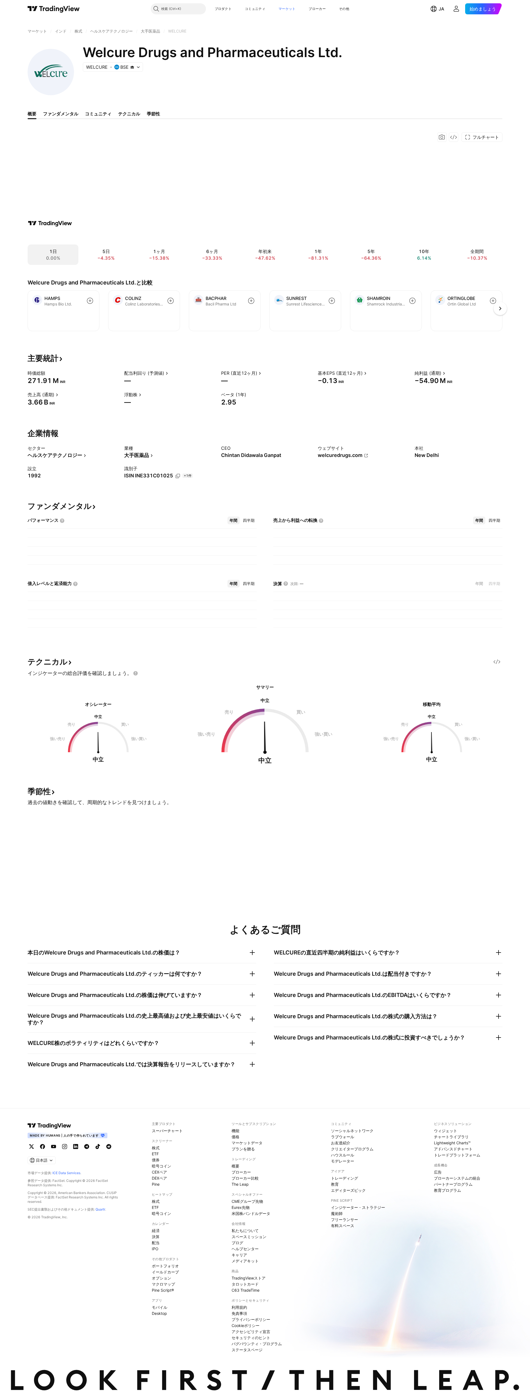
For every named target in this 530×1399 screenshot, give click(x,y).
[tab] (233, 520)
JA (441, 9)
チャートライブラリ (451, 1136)
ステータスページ (247, 1349)
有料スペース (342, 1225)
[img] (132, 67)
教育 (335, 1184)
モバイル (159, 1307)
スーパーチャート (167, 1130)
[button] (235, 8)
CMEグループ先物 (247, 1201)
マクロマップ (163, 1284)
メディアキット (245, 1261)
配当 (156, 1242)
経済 (156, 1230)
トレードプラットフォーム (457, 1155)
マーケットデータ (247, 1142)
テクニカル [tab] (129, 113)
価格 (235, 1136)
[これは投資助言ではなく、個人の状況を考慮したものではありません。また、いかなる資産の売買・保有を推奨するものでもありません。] (135, 673)
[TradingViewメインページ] (49, 1125)
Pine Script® (163, 1290)
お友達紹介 (340, 1142)
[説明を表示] (48, 373)
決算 (156, 1236)
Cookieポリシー (245, 1325)
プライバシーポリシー (251, 1319)
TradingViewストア (249, 1278)
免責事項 (239, 1313)
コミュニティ (255, 9)
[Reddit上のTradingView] (109, 1146)
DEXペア (159, 1178)
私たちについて (245, 1230)
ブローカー (317, 9)
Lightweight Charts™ (452, 1142)
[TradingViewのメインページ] (54, 9)
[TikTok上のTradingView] (98, 1146)
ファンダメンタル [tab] (60, 113)
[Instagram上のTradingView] (64, 1146)
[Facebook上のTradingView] (42, 1146)
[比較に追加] (90, 300)
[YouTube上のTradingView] (53, 1146)
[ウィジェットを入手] (453, 137)
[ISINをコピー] (177, 476)
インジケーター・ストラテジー (358, 1207)
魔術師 (337, 1213)
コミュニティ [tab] (98, 113)
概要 (235, 1166)
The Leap (240, 1184)
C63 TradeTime (245, 1290)
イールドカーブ (165, 1272)
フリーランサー (344, 1219)
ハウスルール (342, 1155)
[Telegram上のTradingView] (87, 1146)
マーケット (287, 9)
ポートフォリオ (165, 1266)
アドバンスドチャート (453, 1149)
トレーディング (344, 1178)
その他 (344, 9)
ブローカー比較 (245, 1178)
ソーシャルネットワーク (352, 1130)
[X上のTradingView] (31, 1146)
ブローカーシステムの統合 (457, 1178)
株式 (156, 1147)
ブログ (237, 1242)
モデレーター (342, 1161)
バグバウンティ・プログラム (257, 1343)
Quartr (100, 1209)
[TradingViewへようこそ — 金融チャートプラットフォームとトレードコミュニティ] (50, 223)
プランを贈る (243, 1149)
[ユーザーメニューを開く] (456, 8)
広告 (438, 1172)
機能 (235, 1130)
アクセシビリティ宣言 (251, 1331)
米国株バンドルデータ (251, 1213)
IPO (155, 1248)
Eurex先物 (241, 1207)
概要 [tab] (32, 113)
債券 (156, 1160)
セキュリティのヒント (251, 1337)
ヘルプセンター (245, 1248)
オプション (161, 1278)
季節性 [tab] (153, 113)
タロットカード (245, 1284)
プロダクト (223, 9)
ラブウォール (342, 1136)
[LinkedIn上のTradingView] (76, 1146)
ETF (155, 1153)
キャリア (239, 1254)
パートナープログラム (453, 1184)
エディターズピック (348, 1190)
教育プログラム (447, 1190)
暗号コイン (161, 1166)
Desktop (159, 1313)
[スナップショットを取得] (442, 137)
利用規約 (239, 1307)
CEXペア (159, 1172)
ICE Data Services (66, 1173)
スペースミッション (249, 1236)
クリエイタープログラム (352, 1149)
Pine (156, 1184)
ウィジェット (445, 1130)
